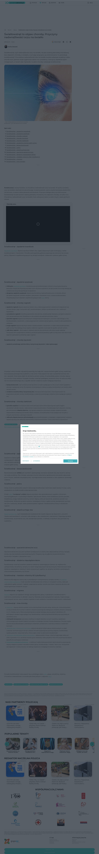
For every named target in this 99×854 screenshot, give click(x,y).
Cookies (31, 456)
